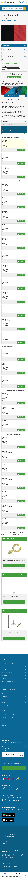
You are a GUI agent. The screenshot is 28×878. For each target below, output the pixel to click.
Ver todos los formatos (12, 63)
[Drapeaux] (13, 778)
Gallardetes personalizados (8, 689)
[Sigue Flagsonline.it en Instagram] (3, 788)
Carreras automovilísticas (8, 681)
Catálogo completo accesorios (10, 710)
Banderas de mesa (6, 705)
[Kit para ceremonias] (14, 621)
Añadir (21, 149)
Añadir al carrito (14, 77)
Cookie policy (5, 843)
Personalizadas (5, 684)
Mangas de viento (6, 693)
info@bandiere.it (9, 865)
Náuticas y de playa (6, 678)
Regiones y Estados (6, 669)
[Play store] (14, 815)
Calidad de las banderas (8, 839)
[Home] (8, 2)
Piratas (3, 699)
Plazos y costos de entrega (8, 834)
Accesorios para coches (7, 725)
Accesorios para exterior (8, 720)
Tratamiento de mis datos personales (11, 762)
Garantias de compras (7, 832)
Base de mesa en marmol (12, 575)
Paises (3, 666)
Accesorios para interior (7, 717)
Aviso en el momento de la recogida (12, 876)
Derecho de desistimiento (8, 836)
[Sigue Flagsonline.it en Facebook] (17, 788)
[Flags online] (8, 778)
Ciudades (4, 675)
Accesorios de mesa (7, 722)
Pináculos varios (9, 539)
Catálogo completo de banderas (10, 660)
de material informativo (18, 763)
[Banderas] (17, 778)
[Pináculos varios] (14, 549)
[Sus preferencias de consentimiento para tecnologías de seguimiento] (25, 875)
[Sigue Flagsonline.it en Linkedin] (10, 788)
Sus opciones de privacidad (13, 874)
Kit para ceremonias (10, 611)
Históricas (4, 696)
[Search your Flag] (24, 8)
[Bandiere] (3, 778)
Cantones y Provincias (7, 672)
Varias (3, 702)
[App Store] (14, 820)
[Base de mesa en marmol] (14, 585)
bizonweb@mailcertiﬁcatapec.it (11, 866)
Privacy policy (5, 841)
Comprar (14, 566)
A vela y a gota (5, 686)
